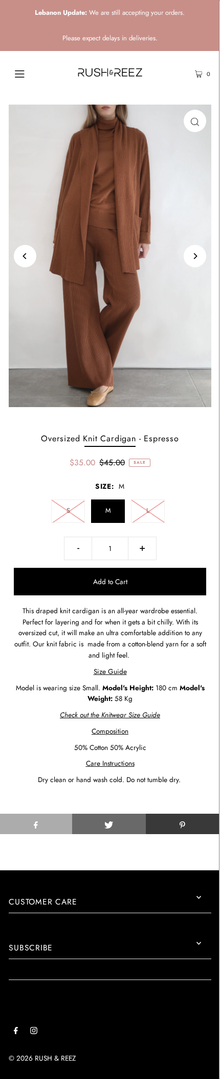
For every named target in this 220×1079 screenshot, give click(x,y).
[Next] (195, 256)
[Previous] (25, 256)
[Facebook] (16, 1032)
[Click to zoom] (195, 121)
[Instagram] (33, 1032)
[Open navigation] (34, 73)
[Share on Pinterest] (182, 824)
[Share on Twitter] (108, 824)
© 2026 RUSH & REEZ (42, 1058)
